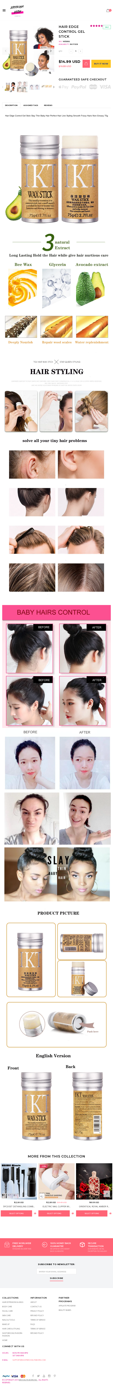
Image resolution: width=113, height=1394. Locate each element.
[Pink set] (16, 1196)
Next (54, 87)
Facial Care (7, 1311)
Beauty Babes (65, 1310)
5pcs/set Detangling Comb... (19, 1206)
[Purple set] (10, 1196)
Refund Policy (37, 1315)
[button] (96, 25)
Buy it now (101, 63)
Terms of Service (37, 1320)
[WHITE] (42, 1196)
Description (11, 105)
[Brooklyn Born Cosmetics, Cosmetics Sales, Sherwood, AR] (7, 1391)
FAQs (32, 1324)
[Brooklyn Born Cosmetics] (17, 10)
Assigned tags (30, 105)
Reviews (48, 105)
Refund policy (37, 1333)
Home (4, 1340)
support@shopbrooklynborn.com (29, 1360)
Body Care (7, 1306)
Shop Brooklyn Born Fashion (12, 1334)
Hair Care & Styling (11, 1328)
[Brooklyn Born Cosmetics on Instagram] (49, 1376)
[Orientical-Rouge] (79, 1196)
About (33, 1302)
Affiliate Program (67, 1305)
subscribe (56, 1278)
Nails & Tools (8, 1320)
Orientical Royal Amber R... (94, 1206)
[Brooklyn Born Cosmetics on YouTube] (44, 1376)
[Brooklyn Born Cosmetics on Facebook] (33, 1376)
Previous (3, 87)
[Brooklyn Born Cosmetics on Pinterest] (55, 1376)
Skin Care (6, 1315)
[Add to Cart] (86, 64)
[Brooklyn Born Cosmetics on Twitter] (38, 1376)
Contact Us (35, 1306)
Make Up (6, 1324)
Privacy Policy (37, 1311)
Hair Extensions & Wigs (12, 1302)
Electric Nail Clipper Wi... (56, 1206)
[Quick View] (35, 1213)
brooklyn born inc (28, 1380)
